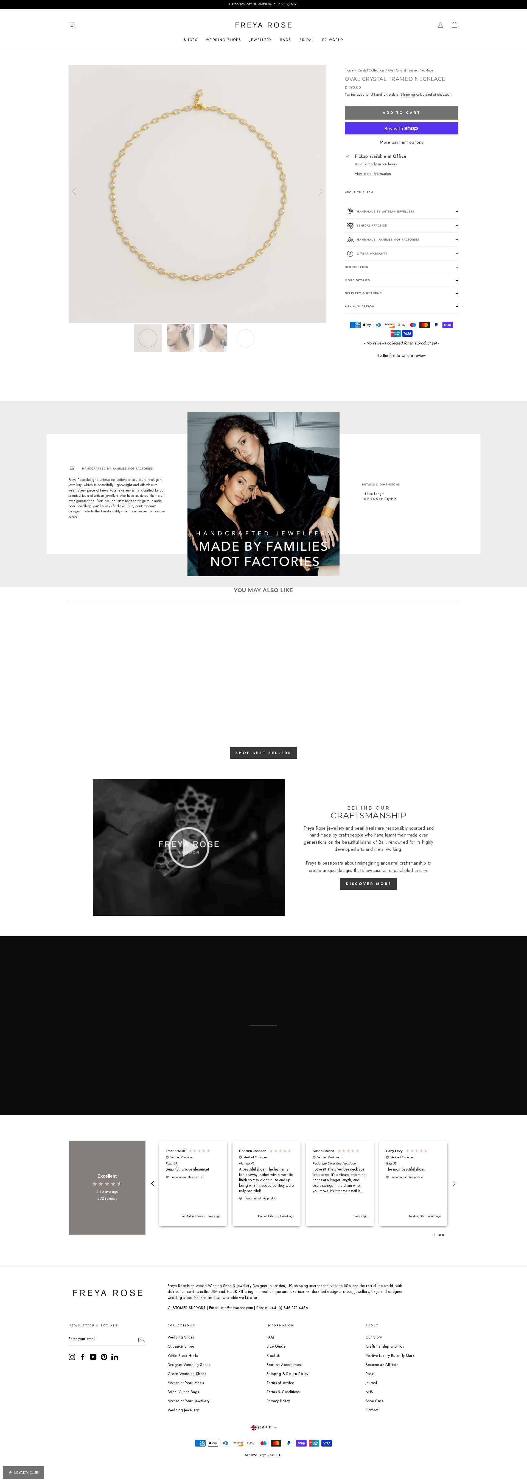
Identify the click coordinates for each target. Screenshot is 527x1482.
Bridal (306, 39)
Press (370, 1373)
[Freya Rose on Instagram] (72, 1357)
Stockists (274, 1355)
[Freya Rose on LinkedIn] (114, 1357)
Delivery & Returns (363, 293)
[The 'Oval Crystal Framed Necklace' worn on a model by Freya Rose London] (213, 338)
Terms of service (280, 1383)
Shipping (408, 94)
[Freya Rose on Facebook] (82, 1357)
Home (349, 70)
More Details (357, 280)
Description (356, 267)
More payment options (402, 142)
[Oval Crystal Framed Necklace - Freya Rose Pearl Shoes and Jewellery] (197, 322)
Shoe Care (375, 1401)
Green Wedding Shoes (187, 1373)
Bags (285, 39)
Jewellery (261, 39)
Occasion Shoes (181, 1346)
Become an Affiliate (382, 1364)
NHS (369, 1392)
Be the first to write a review (401, 355)
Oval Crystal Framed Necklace (410, 70)
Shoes (191, 39)
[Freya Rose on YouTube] (93, 1357)
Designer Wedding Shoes (189, 1364)
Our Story (374, 1337)
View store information (373, 173)
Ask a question (359, 306)
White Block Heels (183, 1355)
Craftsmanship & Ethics (385, 1346)
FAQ (270, 1337)
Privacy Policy (278, 1401)
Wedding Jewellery (183, 1410)
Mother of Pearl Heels (186, 1383)
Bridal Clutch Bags (183, 1392)
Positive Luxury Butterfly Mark (390, 1355)
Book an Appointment (284, 1364)
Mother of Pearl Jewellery (189, 1401)
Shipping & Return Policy (288, 1373)
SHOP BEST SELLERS (263, 752)
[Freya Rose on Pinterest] (104, 1357)
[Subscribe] (141, 1339)
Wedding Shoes (223, 39)
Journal (371, 1383)
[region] (263, 4)
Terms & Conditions (283, 1392)
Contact (372, 1410)
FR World (332, 39)
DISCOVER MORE (369, 883)
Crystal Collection (371, 70)
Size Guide (276, 1346)
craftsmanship (413, 863)
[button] (401, 354)
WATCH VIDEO (262, 1100)
